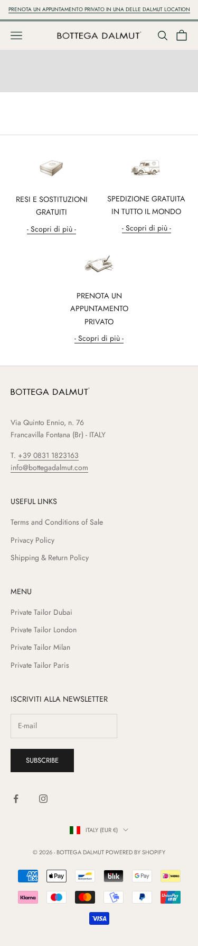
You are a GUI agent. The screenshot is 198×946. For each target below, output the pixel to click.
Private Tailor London (44, 629)
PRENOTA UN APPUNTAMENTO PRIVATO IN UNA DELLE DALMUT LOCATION (99, 9)
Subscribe (42, 760)
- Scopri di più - (51, 229)
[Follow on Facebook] (16, 798)
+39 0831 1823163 (48, 455)
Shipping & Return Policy (50, 557)
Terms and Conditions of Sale (57, 522)
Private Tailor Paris (40, 665)
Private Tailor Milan (40, 647)
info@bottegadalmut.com (49, 467)
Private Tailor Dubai (41, 612)
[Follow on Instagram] (43, 798)
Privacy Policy (32, 540)
